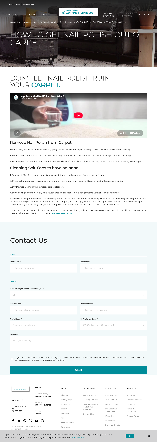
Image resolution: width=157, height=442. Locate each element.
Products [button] (13, 15)
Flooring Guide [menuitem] (111, 404)
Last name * (85, 262)
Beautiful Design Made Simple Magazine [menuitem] (90, 407)
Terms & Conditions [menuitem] (131, 410)
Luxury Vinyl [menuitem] (66, 400)
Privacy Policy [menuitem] (133, 416)
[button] (139, 14)
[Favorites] (143, 14)
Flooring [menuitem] (64, 395)
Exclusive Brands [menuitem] (112, 425)
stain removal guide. (62, 213)
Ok (130, 436)
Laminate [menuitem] (65, 413)
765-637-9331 (28, 4)
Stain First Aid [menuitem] (111, 400)
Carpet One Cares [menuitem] (134, 400)
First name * (15, 262)
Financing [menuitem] (65, 427)
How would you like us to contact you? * (27, 289)
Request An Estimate (127, 14)
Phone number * (17, 304)
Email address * (86, 304)
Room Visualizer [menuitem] (90, 395)
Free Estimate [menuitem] (67, 422)
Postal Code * (15, 319)
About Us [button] (45, 15)
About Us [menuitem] (131, 395)
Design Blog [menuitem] (88, 414)
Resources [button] (29, 15)
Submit (78, 370)
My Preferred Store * (89, 319)
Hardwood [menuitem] (65, 404)
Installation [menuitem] (110, 420)
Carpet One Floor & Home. (29, 426)
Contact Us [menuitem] (131, 404)
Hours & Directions (108, 14)
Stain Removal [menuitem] (111, 395)
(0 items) (148, 15)
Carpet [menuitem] (64, 409)
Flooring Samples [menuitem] (90, 400)
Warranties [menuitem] (109, 416)
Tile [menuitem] (62, 418)
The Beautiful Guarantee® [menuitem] (111, 410)
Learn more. (78, 437)
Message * (14, 334)
